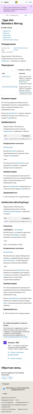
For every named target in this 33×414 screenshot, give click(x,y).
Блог (17, 400)
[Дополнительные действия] (30, 15)
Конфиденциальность (22, 402)
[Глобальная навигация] (1, 2)
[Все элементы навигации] (2, 15)
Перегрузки (6, 33)
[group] (16, 83)
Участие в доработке (7, 402)
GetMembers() (7, 37)
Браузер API (14, 15)
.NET (7, 15)
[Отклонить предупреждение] (31, 6)
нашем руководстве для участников (15, 337)
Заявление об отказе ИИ (8, 397)
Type (9, 118)
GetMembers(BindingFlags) (10, 40)
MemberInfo (7, 147)
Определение (7, 31)
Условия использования (8, 409)
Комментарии (7, 35)
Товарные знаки (22, 409)
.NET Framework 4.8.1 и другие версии (17, 197)
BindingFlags (19, 230)
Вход (30, 2)
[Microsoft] (16, 2)
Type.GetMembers (12, 113)
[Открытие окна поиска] (26, 2)
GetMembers (5, 61)
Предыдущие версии (7, 400)
